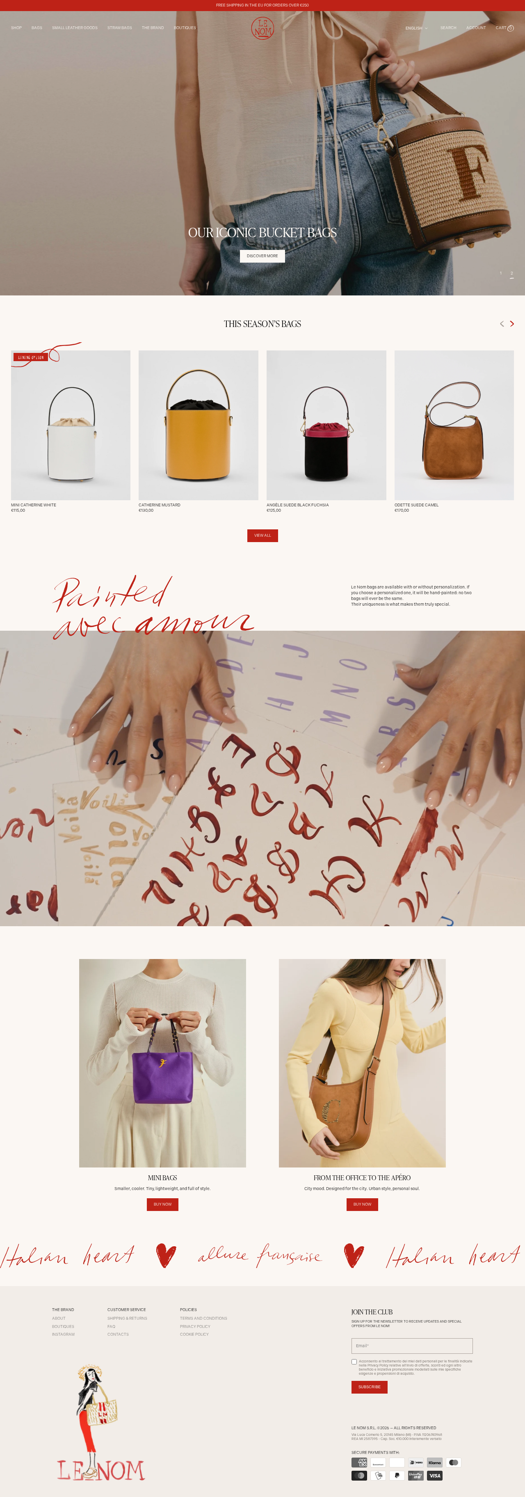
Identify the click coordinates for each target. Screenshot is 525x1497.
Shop (16, 28)
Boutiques (185, 28)
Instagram (63, 1334)
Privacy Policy (195, 1327)
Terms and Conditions (203, 1318)
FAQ (111, 1327)
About (59, 1318)
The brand (153, 28)
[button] (505, 28)
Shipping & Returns (127, 1318)
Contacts (118, 1334)
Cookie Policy (194, 1334)
